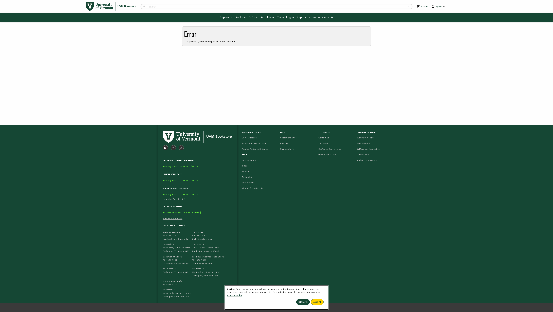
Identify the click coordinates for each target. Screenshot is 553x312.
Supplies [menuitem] (266, 17)
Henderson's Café (327, 154)
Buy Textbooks (249, 137)
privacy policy (234, 295)
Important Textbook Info (254, 143)
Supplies (246, 171)
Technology (248, 177)
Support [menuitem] (302, 17)
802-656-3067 (199, 235)
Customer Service (289, 137)
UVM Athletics (373, 143)
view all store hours (172, 218)
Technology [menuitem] (284, 17)
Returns (284, 143)
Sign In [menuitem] (439, 6)
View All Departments (252, 188)
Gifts (244, 165)
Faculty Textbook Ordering (255, 149)
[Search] (144, 6)
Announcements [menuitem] (323, 17)
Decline (303, 301)
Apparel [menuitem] (225, 17)
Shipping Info (287, 149)
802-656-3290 (170, 235)
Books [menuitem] (239, 17)
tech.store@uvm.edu (202, 239)
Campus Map (373, 154)
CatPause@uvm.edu (202, 263)
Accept (317, 301)
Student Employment (374, 160)
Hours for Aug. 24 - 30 (174, 199)
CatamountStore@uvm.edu (176, 263)
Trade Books (248, 182)
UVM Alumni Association (374, 149)
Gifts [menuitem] (252, 17)
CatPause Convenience (330, 149)
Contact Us (323, 137)
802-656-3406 (199, 260)
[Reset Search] (409, 6)
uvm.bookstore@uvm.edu (175, 239)
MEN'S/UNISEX (249, 160)
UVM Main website (374, 137)
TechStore (323, 143)
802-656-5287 (170, 260)
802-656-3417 (170, 284)
